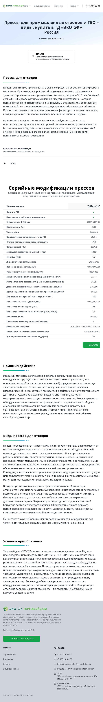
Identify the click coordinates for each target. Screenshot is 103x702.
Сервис (24, 6)
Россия (73, 6)
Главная (42, 38)
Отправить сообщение (22, 638)
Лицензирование (42, 6)
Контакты (58, 6)
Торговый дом (9, 654)
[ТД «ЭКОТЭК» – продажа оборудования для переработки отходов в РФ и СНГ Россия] (13, 6)
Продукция (51, 38)
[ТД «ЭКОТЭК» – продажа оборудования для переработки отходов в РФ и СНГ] (51, 609)
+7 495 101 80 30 (92, 6)
